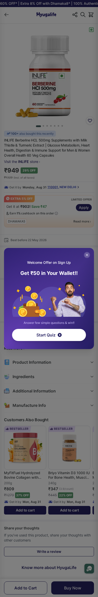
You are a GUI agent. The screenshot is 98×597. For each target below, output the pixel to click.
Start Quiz (46, 334)
